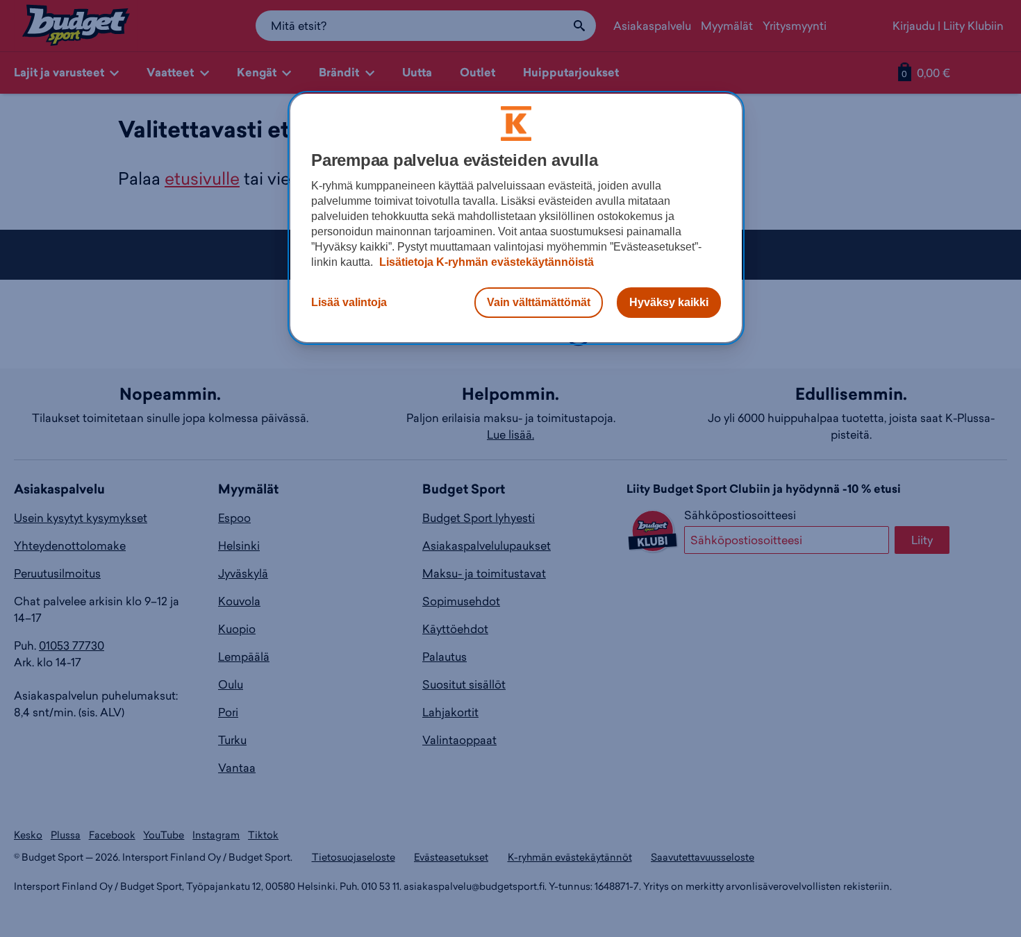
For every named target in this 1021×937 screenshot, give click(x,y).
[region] (516, 218)
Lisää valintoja (349, 302)
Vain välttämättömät (538, 302)
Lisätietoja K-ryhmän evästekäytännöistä (485, 262)
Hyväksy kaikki (668, 302)
